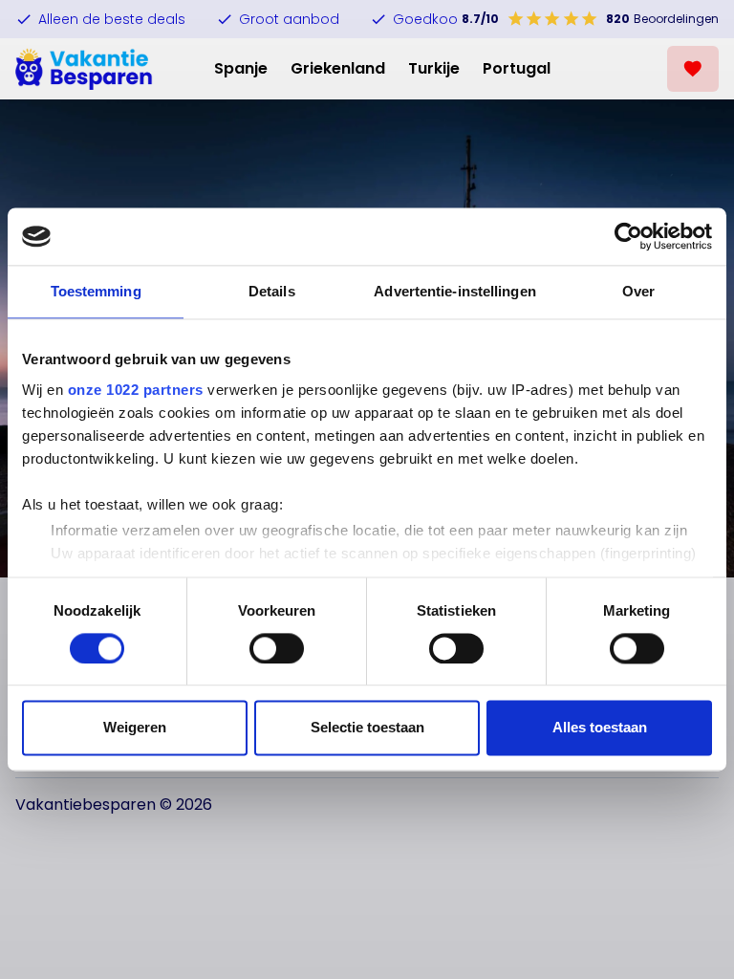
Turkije (434, 68)
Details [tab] (271, 291)
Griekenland (338, 68)
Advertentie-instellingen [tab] (454, 291)
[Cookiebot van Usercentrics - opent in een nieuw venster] (628, 236)
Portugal (516, 68)
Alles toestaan (599, 728)
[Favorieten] (693, 69)
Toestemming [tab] (96, 291)
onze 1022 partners (136, 389)
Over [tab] (638, 291)
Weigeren (134, 728)
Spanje (241, 68)
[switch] (276, 648)
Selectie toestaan (367, 728)
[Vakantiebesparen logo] (84, 69)
